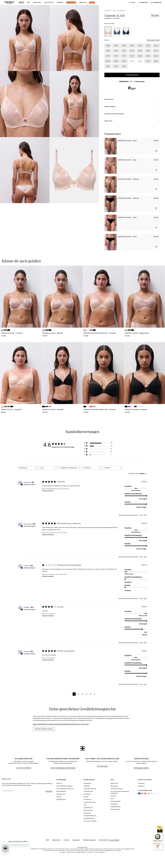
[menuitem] (21, 2)
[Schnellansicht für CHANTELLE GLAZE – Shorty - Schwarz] (156, 246)
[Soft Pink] (108, 31)
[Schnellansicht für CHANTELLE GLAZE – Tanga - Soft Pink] (156, 170)
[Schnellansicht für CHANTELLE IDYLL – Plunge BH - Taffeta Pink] (37, 400)
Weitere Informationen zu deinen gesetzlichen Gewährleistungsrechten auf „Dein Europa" (61, 724)
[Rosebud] (91, 330)
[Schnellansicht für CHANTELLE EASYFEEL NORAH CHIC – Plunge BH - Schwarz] (120, 400)
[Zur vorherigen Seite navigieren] (70, 694)
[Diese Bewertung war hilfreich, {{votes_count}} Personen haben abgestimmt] (141, 515)
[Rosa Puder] (88, 330)
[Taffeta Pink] (2, 406)
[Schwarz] (126, 31)
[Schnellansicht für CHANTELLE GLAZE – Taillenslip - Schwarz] (156, 208)
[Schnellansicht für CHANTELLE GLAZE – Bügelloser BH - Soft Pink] (161, 324)
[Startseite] (9, 2)
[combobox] (27, 468)
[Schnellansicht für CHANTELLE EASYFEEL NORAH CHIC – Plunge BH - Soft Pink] (120, 324)
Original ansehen (48, 491)
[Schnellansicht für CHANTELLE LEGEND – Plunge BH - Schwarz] (161, 400)
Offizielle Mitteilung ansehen (44, 729)
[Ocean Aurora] (135, 406)
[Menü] (161, 834)
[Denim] (117, 31)
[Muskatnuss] (8, 406)
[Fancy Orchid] (129, 406)
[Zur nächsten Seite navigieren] (94, 694)
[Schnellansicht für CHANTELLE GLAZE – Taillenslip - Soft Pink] (156, 189)
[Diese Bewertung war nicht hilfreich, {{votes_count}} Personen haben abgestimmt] (145, 515)
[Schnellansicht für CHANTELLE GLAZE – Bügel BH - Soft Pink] (78, 324)
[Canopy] (5, 406)
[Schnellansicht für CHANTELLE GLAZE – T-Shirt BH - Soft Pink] (37, 324)
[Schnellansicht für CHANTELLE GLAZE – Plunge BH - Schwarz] (78, 400)
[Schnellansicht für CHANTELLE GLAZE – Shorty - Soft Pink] (156, 151)
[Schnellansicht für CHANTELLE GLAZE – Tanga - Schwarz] (156, 227)
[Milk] (132, 406)
